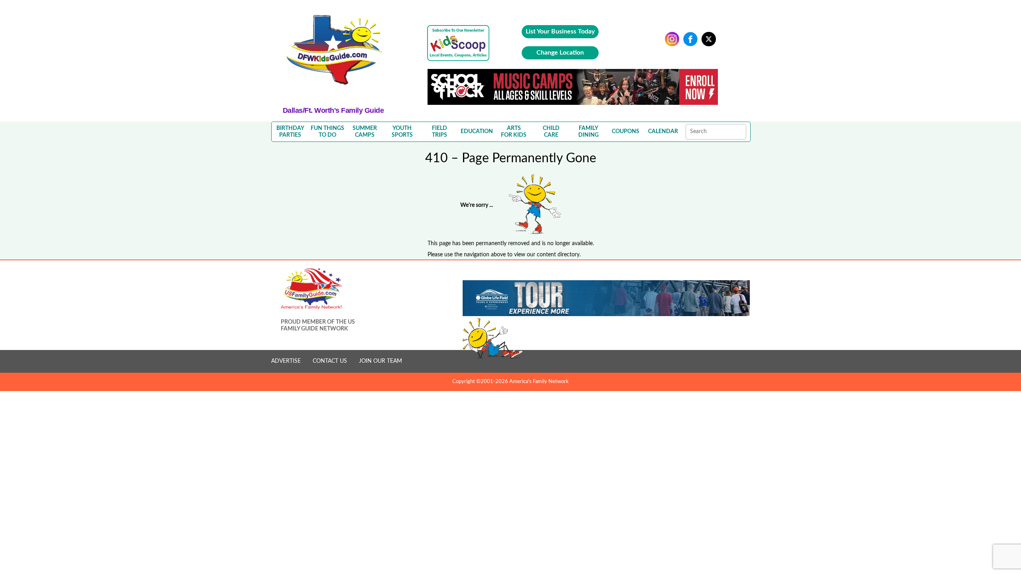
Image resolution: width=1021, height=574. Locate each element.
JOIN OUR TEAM (380, 361)
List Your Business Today (560, 31)
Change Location (560, 52)
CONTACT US (330, 361)
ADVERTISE (286, 361)
